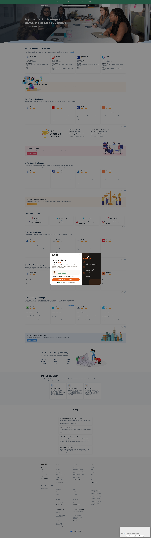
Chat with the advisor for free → (65, 279)
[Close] (79, 255)
